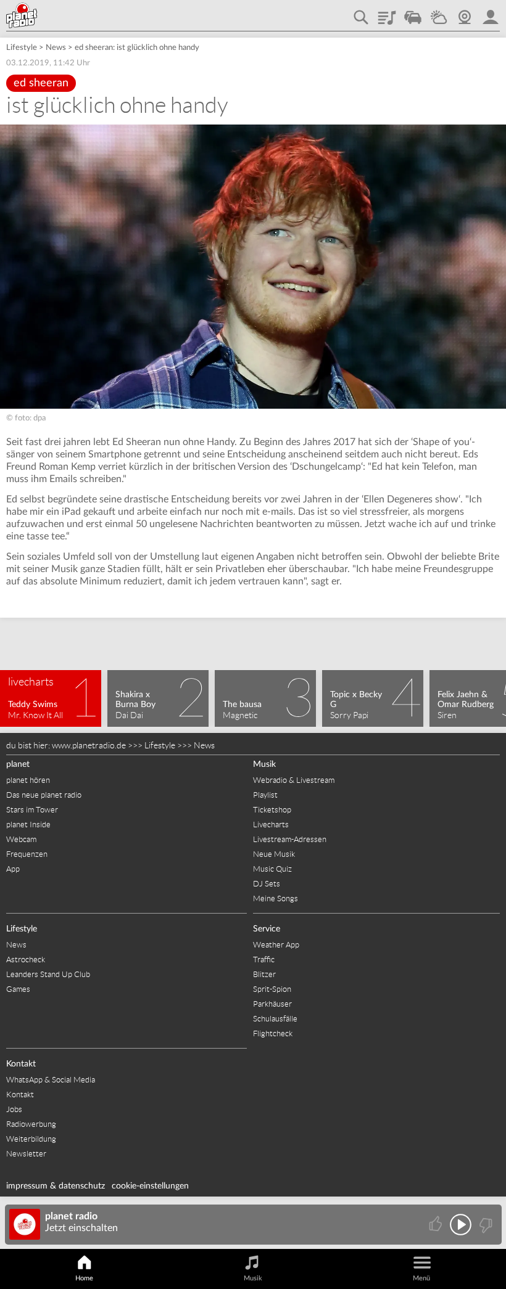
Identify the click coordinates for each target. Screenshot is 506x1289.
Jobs (14, 1109)
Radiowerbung (31, 1124)
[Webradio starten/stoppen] (460, 1224)
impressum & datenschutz (55, 1186)
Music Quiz (272, 869)
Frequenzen (27, 854)
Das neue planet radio (43, 795)
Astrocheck (25, 959)
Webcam (464, 13)
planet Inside (28, 824)
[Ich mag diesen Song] (436, 1224)
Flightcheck (272, 1033)
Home (84, 1278)
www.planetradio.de (89, 745)
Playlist (387, 13)
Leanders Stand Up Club (48, 974)
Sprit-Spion (272, 989)
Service (266, 929)
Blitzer (264, 974)
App (13, 869)
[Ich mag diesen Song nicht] (485, 1224)
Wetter (438, 13)
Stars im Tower (32, 809)
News (56, 48)
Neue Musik (274, 854)
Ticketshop (272, 809)
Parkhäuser (272, 1004)
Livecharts (271, 824)
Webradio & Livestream (293, 780)
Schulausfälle (275, 1018)
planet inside (490, 13)
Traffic (413, 13)
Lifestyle (21, 48)
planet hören (28, 780)
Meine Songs (275, 898)
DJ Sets (266, 883)
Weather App (276, 944)
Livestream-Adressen (289, 839)
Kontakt (21, 1064)
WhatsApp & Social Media (50, 1079)
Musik (264, 764)
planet (18, 764)
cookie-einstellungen (150, 1186)
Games (18, 989)
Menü (421, 1278)
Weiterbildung (31, 1139)
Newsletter (26, 1153)
